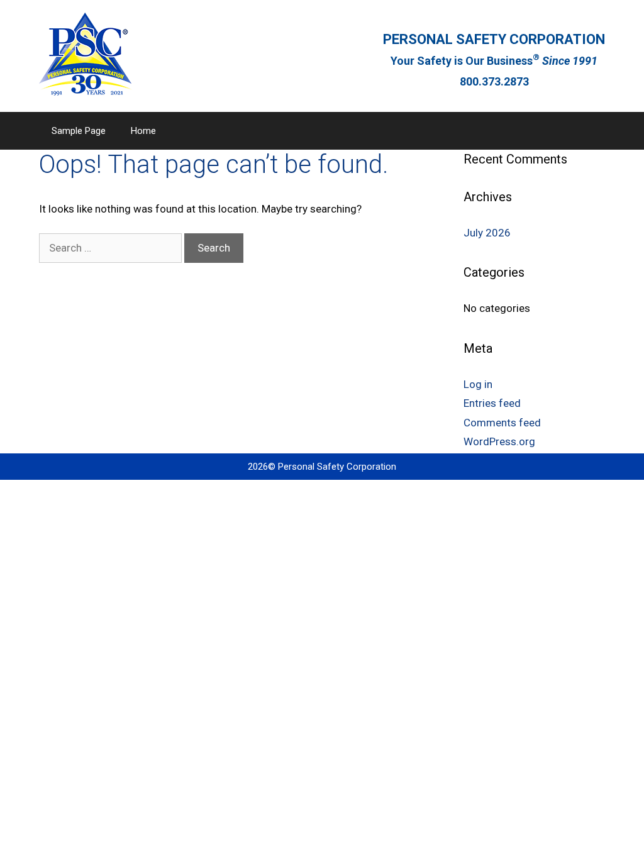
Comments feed (502, 422)
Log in (478, 384)
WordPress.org (499, 441)
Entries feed (492, 403)
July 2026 (487, 232)
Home (143, 130)
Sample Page (79, 130)
